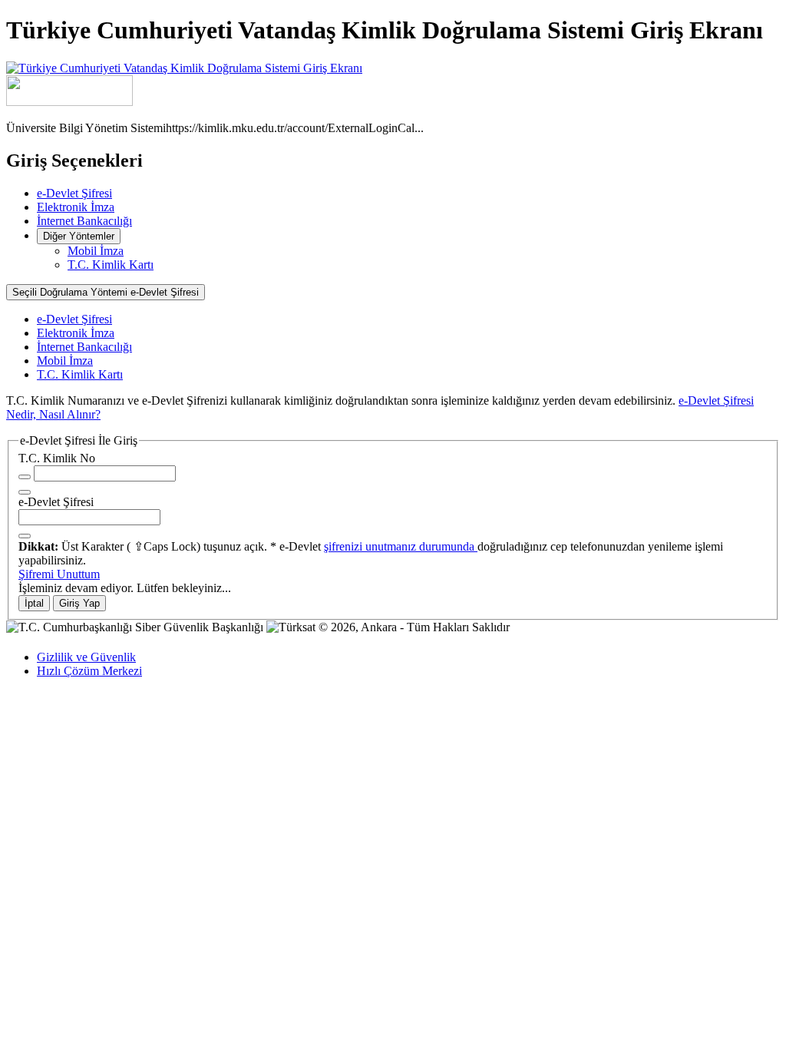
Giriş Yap (79, 603)
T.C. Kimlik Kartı (111, 264)
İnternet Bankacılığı (84, 220)
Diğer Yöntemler (78, 236)
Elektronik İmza (75, 206)
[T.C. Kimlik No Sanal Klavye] (24, 492)
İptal (34, 603)
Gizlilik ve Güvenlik (86, 656)
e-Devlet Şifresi (74, 193)
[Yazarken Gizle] (24, 477)
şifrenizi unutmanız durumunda (400, 546)
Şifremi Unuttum (59, 574)
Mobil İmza (96, 250)
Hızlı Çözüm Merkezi (89, 670)
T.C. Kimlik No (56, 458)
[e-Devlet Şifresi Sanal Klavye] (24, 536)
